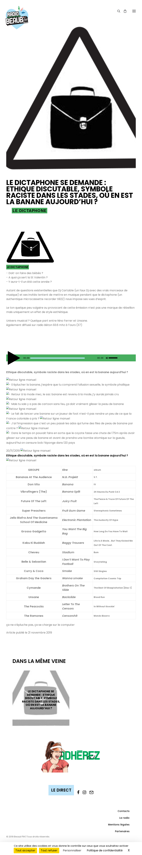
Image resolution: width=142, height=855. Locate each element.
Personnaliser (72, 850)
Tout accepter (25, 850)
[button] (134, 11)
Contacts (124, 811)
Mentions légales (119, 824)
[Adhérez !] (71, 756)
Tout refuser (49, 850)
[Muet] (106, 358)
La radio (124, 818)
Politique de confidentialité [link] (105, 850)
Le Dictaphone (29, 210)
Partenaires (122, 831)
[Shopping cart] (123, 11)
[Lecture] (8, 358)
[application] (71, 357)
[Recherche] (117, 11)
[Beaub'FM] (17, 13)
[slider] (114, 357)
